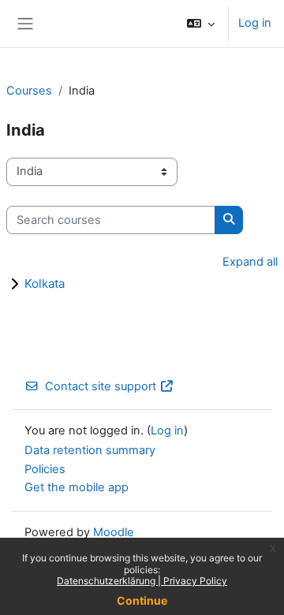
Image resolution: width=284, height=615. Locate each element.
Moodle (113, 532)
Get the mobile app (76, 487)
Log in (254, 23)
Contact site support (100, 386)
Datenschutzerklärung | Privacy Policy (142, 581)
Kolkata (44, 283)
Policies (44, 469)
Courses (29, 91)
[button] (201, 23)
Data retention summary (89, 450)
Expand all (250, 262)
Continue (142, 600)
